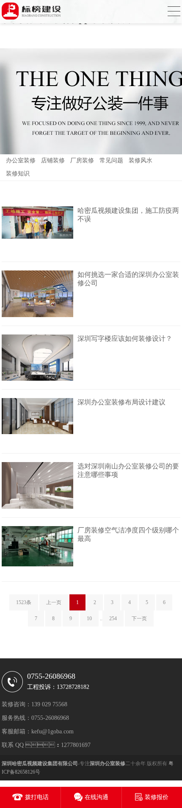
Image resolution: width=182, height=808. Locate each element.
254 (113, 618)
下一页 (139, 618)
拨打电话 (37, 797)
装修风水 (140, 160)
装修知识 (18, 173)
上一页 (53, 602)
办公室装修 (21, 160)
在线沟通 (96, 797)
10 (89, 618)
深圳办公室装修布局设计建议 (121, 402)
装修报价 (156, 797)
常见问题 (111, 160)
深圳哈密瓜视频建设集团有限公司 (40, 763)
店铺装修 (53, 160)
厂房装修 (82, 160)
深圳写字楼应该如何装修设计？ (124, 338)
